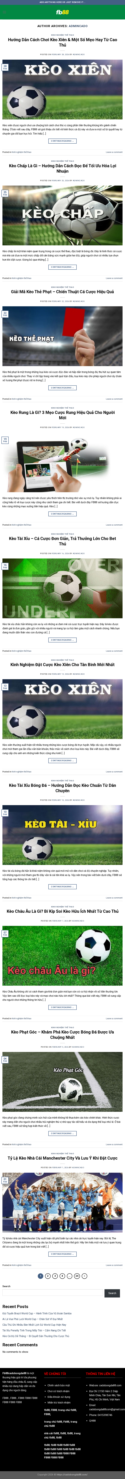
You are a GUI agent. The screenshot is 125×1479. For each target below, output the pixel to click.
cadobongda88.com (110, 1385)
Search (6, 1286)
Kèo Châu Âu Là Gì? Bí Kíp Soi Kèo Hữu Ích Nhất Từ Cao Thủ (62, 911)
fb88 (70, 1433)
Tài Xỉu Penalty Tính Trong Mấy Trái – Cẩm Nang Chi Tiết (34, 1330)
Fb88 (66, 1421)
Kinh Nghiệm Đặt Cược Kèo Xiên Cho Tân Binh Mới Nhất (62, 664)
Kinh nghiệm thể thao (62, 35)
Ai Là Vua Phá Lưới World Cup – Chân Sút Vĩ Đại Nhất (32, 1319)
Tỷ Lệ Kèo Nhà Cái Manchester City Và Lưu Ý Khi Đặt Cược (63, 1158)
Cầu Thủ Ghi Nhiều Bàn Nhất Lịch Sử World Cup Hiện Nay (34, 1324)
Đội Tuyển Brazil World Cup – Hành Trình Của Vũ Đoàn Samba (36, 1313)
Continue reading (62, 141)
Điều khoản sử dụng (59, 1396)
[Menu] (4, 12)
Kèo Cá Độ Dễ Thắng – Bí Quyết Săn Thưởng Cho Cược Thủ (35, 1336)
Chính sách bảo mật (59, 1385)
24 (77, 1275)
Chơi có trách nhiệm (58, 1391)
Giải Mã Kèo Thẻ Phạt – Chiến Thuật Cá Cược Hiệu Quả (62, 291)
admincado (78, 26)
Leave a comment (114, 152)
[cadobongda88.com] (62, 12)
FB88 (28, 1398)
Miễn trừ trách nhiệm (59, 1402)
